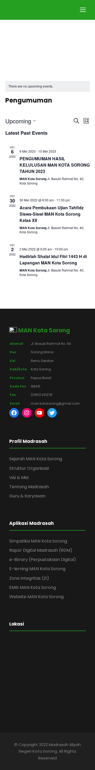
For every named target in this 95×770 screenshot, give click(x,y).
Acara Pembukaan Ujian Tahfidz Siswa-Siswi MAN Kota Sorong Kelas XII (52, 214)
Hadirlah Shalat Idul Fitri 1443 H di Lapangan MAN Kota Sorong (53, 259)
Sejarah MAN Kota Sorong (35, 459)
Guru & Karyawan (27, 496)
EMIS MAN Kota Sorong (32, 587)
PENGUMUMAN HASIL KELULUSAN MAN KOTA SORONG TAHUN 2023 (55, 165)
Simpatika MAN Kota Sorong (38, 541)
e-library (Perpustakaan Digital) (42, 559)
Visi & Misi (18, 477)
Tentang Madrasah (29, 487)
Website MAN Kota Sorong (36, 597)
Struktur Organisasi (29, 468)
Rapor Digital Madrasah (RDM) (40, 550)
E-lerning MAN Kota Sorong (37, 569)
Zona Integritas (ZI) (29, 578)
